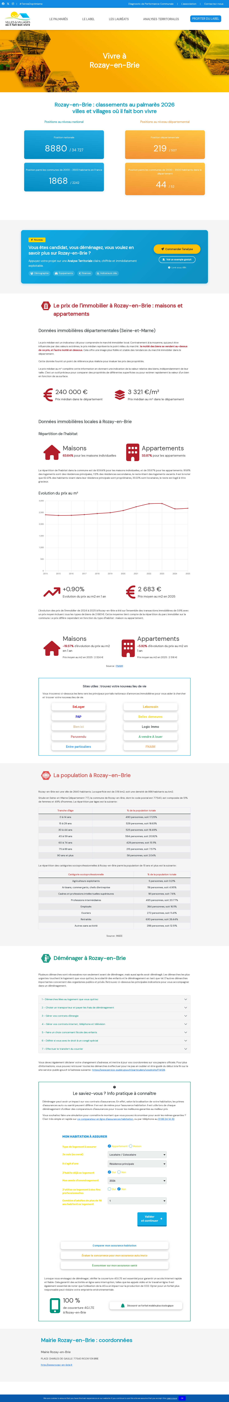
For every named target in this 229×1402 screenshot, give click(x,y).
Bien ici (78, 727)
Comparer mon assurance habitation (114, 1245)
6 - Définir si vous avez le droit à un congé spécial (70, 1040)
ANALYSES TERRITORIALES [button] (161, 19)
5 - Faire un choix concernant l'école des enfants (69, 1032)
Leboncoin (150, 707)
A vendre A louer (150, 737)
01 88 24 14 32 (166, 1119)
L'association (188, 3)
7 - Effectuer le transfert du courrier (62, 1048)
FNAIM (119, 666)
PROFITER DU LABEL (205, 19)
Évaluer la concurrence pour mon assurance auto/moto (114, 1255)
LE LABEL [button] (88, 19)
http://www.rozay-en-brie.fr (56, 1364)
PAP (78, 717)
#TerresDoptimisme (31, 3)
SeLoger (78, 707)
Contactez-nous (213, 3)
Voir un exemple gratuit (178, 259)
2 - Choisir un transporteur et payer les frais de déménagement (78, 1007)
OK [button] (182, 1398)
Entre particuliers (78, 747)
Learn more (172, 1398)
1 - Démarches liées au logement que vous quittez (70, 999)
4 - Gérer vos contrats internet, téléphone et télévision (73, 1024)
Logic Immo (150, 727)
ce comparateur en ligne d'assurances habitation (105, 1119)
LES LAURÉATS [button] (119, 19)
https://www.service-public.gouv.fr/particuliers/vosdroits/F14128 (128, 1070)
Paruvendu (78, 737)
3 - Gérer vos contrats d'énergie (60, 1015)
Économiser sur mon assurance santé (114, 1265)
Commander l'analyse (179, 249)
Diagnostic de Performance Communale (151, 3)
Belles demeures (150, 717)
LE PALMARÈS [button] (59, 19)
